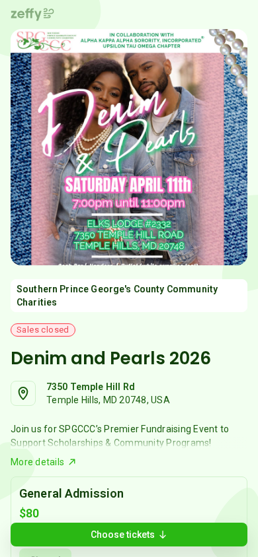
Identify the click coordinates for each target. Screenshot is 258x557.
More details (37, 462)
